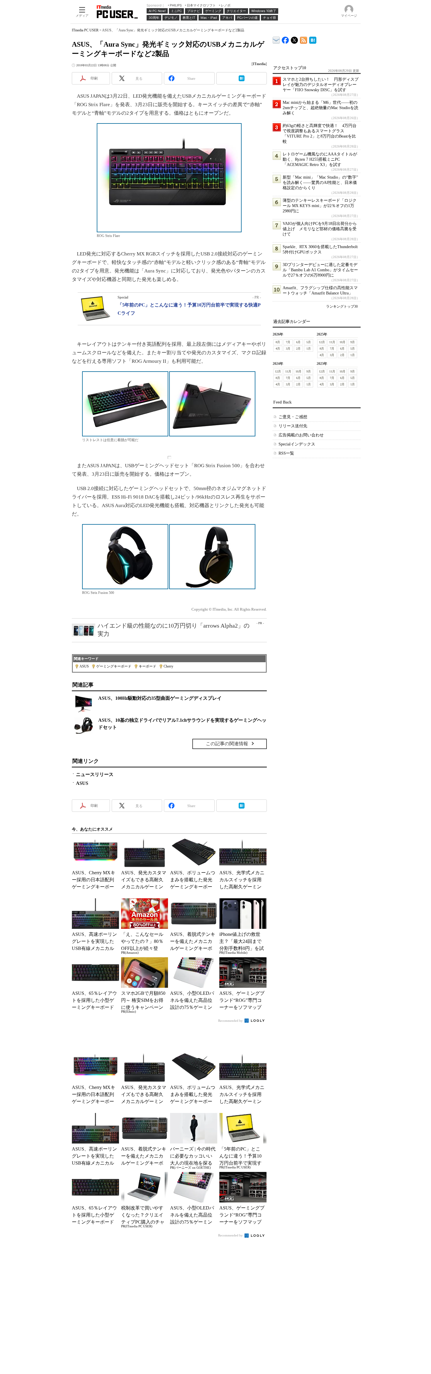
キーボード (147, 666)
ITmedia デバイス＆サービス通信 (276, 39)
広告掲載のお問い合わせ (301, 435)
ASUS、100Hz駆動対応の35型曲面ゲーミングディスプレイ (160, 698)
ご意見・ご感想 (293, 417)
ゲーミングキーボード (113, 666)
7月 (288, 342)
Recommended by (231, 1020)
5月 (308, 342)
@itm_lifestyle (294, 39)
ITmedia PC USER (85, 30)
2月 (298, 348)
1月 (308, 348)
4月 (278, 348)
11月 (332, 342)
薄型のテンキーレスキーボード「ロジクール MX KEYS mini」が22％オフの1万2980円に (320, 205)
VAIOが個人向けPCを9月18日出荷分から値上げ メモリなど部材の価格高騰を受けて (320, 228)
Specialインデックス (297, 444)
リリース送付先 (293, 426)
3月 (288, 348)
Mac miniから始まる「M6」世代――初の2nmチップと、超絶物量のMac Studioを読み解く (320, 107)
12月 (322, 342)
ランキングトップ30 (342, 306)
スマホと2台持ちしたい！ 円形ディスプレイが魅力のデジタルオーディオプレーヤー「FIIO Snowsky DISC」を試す (321, 84)
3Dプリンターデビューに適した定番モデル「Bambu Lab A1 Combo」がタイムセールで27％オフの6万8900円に (320, 269)
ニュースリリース (94, 774)
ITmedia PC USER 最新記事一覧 (303, 39)
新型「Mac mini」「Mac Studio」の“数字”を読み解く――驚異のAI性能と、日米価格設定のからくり (320, 182)
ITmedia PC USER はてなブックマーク (312, 39)
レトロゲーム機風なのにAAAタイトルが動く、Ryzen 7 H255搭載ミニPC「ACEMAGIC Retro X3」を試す (320, 159)
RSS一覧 (286, 453)
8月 (278, 342)
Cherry (168, 666)
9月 (352, 342)
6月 (298, 342)
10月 (342, 342)
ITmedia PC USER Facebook (285, 39)
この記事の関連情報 (227, 743)
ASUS (84, 666)
